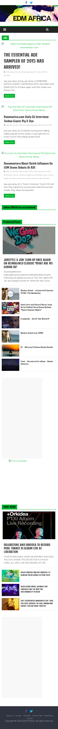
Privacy (18, 716)
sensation (21, 178)
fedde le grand (32, 175)
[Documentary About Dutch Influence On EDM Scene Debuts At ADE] (29, 153)
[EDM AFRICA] (29, 13)
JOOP (44, 72)
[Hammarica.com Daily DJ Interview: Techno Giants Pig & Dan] (29, 107)
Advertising (48, 716)
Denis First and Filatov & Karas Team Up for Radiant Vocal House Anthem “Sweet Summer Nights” (36, 307)
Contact (30, 718)
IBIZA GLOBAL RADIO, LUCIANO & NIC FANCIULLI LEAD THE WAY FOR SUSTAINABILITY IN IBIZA (34, 589)
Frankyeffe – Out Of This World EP (35, 319)
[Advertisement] (22, 418)
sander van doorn (10, 178)
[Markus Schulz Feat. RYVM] (10, 332)
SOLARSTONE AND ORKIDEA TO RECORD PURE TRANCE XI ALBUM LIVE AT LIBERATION (27, 548)
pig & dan (37, 125)
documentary (39, 171)
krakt (16, 125)
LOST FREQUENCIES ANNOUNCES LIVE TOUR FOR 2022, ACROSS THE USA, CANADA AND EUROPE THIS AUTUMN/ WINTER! (37, 603)
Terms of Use (37, 716)
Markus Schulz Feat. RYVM (32, 333)
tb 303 (49, 125)
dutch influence (20, 175)
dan (11, 125)
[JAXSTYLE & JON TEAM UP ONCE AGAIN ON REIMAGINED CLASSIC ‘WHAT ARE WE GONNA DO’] (29, 228)
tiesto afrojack (44, 178)
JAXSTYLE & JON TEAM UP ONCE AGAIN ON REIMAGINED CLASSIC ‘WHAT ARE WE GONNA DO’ (28, 263)
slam (44, 125)
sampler (7, 75)
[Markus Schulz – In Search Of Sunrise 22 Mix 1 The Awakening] (10, 289)
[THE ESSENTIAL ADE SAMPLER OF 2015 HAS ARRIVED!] (29, 44)
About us (9, 716)
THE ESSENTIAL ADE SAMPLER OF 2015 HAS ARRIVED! (24, 61)
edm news (37, 72)
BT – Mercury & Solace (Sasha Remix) (37, 347)
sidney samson (32, 178)
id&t (40, 175)
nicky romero (48, 175)
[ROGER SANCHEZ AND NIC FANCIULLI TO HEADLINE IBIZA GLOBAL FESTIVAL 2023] (10, 571)
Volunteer (27, 716)
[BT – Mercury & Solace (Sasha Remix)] (10, 346)
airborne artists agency (23, 72)
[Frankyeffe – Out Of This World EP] (10, 317)
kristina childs (24, 125)
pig (31, 125)
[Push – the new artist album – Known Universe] (10, 360)
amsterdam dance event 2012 (21, 171)
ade (12, 72)
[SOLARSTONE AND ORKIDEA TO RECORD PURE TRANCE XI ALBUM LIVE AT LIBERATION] (29, 513)
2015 (8, 72)
